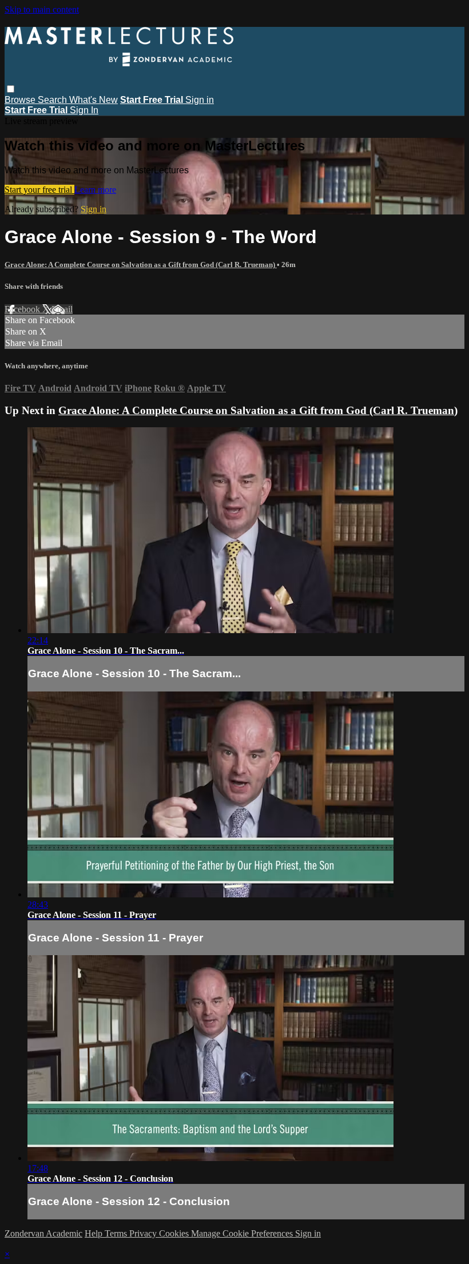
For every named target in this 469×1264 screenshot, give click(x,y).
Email (62, 309)
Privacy (144, 1233)
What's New (93, 100)
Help (95, 1233)
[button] (10, 89)
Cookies (175, 1233)
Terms (117, 1233)
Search (53, 100)
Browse (21, 100)
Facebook (23, 309)
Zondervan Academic (43, 1233)
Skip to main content (42, 9)
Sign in (199, 100)
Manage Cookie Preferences (243, 1233)
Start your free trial (39, 189)
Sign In (84, 110)
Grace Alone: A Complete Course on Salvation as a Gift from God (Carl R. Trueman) (141, 264)
